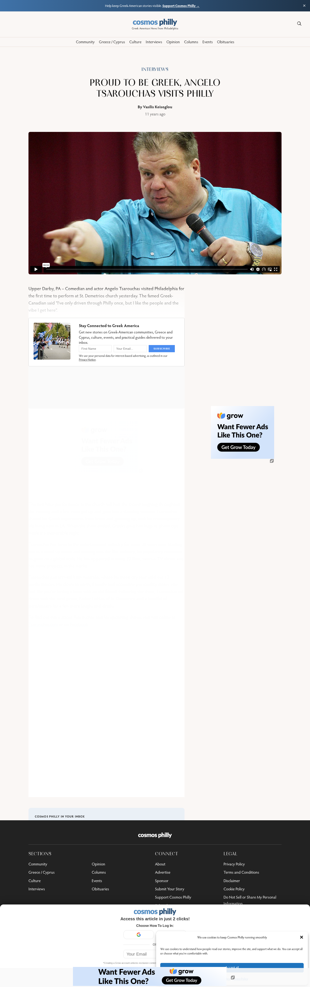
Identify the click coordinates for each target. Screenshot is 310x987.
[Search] (299, 23)
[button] (301, 937)
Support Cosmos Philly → (180, 5)
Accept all (232, 967)
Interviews (155, 69)
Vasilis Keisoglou (157, 106)
